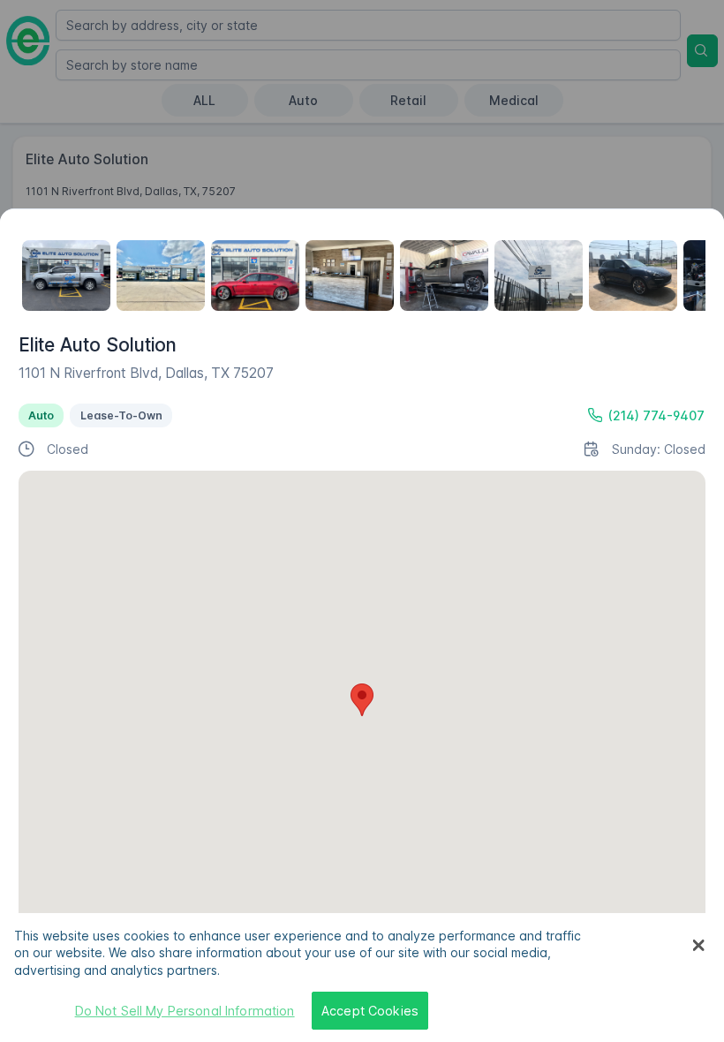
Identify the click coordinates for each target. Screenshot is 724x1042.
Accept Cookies (370, 1010)
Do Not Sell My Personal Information (185, 1010)
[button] (362, 699)
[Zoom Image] (66, 275)
